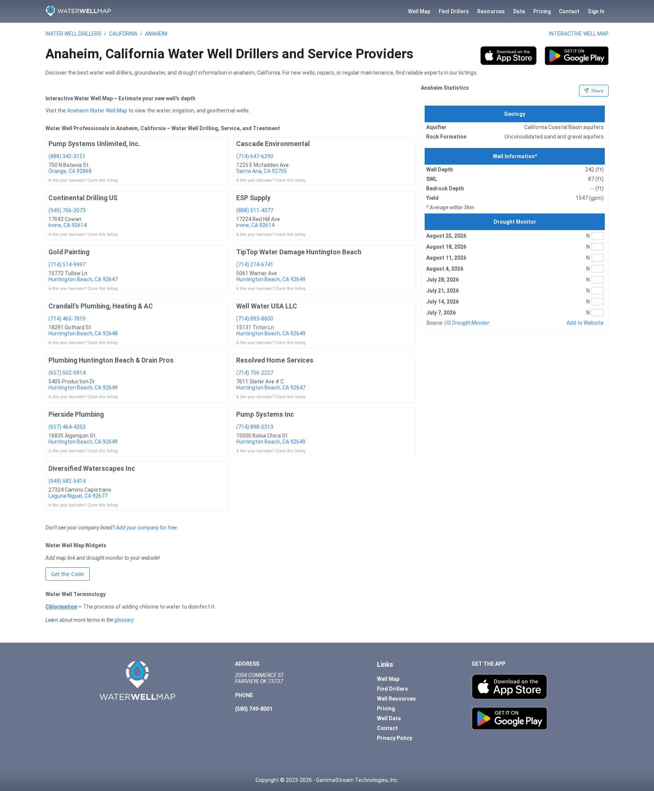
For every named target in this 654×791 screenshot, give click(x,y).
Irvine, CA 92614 (67, 225)
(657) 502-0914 (67, 373)
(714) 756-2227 (254, 373)
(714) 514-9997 (67, 265)
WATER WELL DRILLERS (73, 34)
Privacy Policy (394, 738)
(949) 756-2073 (67, 210)
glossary (123, 620)
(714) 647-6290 (254, 156)
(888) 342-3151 (67, 156)
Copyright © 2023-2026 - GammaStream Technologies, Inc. (327, 780)
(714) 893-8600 (254, 319)
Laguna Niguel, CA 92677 (77, 496)
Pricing (542, 11)
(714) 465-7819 (67, 319)
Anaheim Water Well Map (97, 110)
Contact (569, 11)
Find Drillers (454, 11)
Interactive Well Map (579, 34)
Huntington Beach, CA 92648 (83, 333)
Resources (491, 11)
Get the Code (67, 574)
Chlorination (61, 607)
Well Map (419, 11)
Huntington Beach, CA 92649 (270, 279)
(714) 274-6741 (254, 265)
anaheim (156, 34)
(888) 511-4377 (254, 210)
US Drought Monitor (466, 323)
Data (519, 11)
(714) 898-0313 (254, 427)
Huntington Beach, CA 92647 (83, 279)
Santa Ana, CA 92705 (261, 171)
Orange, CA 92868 (70, 171)
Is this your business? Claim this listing (83, 180)
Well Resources (396, 699)
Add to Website (585, 323)
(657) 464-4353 (67, 427)
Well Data (389, 718)
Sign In (596, 11)
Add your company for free (146, 528)
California (123, 34)
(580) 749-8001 (253, 709)
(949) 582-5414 (67, 481)
